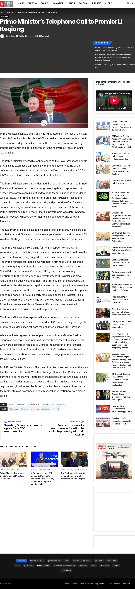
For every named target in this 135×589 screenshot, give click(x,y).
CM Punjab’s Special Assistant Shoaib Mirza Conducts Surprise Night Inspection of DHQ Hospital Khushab (113, 57)
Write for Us (127, 584)
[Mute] (124, 108)
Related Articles (8, 447)
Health (85, 466)
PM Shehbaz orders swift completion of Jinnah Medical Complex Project (73, 476)
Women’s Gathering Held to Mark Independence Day (115, 65)
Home (2, 12)
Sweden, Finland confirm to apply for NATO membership (23, 427)
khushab (83, 565)
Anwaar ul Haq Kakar (81, 561)
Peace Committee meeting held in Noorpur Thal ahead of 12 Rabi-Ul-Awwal (114, 48)
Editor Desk (10, 36)
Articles (74, 584)
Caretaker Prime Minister (64, 565)
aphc (94, 565)
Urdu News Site (114, 584)
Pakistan (10, 12)
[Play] (99, 108)
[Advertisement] (114, 512)
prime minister (34, 404)
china (11, 404)
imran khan (111, 561)
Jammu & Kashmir (86, 584)
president (28, 565)
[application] (114, 100)
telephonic (61, 404)
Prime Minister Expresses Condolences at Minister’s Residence (12, 476)
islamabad (105, 565)
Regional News (100, 584)
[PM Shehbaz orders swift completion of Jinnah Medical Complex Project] (75, 459)
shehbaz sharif (48, 404)
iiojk (66, 561)
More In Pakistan (27, 447)
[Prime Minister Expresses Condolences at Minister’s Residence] (13, 459)
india (17, 565)
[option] (13, 466)
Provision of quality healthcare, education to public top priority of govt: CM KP (66, 428)
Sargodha (67, 570)
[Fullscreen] (128, 108)
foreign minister (36, 561)
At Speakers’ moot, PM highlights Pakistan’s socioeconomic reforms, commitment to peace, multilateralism (42, 478)
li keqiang (21, 404)
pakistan (98, 561)
